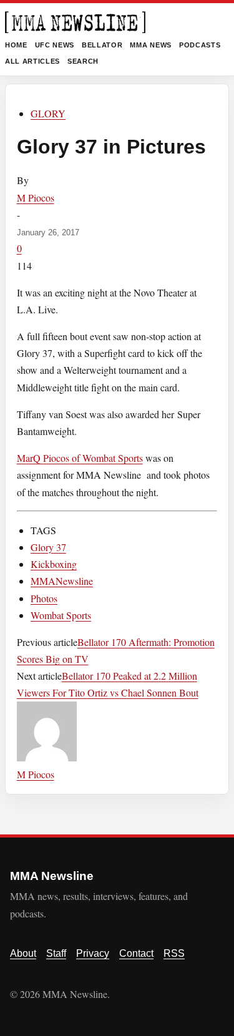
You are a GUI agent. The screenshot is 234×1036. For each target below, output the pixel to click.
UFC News (54, 45)
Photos (44, 598)
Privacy (92, 953)
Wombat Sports (61, 615)
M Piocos (35, 197)
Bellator (102, 45)
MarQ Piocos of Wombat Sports (80, 457)
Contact (136, 953)
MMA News (150, 45)
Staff (56, 953)
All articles (32, 61)
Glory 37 (48, 547)
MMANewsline (62, 580)
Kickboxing (54, 563)
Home (16, 45)
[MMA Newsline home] (75, 22)
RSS (174, 953)
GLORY (48, 113)
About (23, 953)
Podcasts (199, 45)
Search (83, 61)
